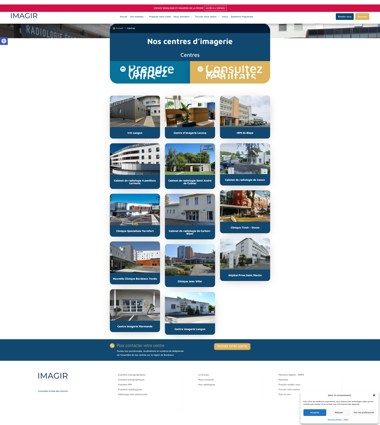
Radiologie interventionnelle (132, 394)
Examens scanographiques (131, 374)
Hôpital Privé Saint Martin (245, 275)
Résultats (362, 16)
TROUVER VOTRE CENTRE (232, 346)
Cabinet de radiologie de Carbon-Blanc (190, 232)
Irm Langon (135, 132)
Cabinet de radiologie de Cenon (245, 179)
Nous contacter (206, 379)
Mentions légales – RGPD (338, 419)
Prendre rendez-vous (289, 384)
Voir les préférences (364, 412)
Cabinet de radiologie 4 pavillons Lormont (135, 182)
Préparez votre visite (160, 16)
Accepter (314, 412)
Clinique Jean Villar (190, 281)
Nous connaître (181, 16)
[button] (4, 41)
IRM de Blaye (245, 132)
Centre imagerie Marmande (134, 326)
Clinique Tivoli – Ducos (245, 227)
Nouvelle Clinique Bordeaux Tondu (135, 278)
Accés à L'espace (215, 8)
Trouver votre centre (289, 389)
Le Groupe (203, 374)
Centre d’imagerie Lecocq (190, 132)
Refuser (339, 412)
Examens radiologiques (130, 389)
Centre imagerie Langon (190, 329)
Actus (225, 16)
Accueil (123, 16)
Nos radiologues (206, 384)
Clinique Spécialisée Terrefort (135, 230)
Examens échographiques (131, 379)
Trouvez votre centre (205, 16)
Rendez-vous (345, 16)
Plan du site (284, 394)
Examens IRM (125, 384)
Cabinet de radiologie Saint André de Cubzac (190, 182)
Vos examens (137, 16)
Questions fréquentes (242, 16)
